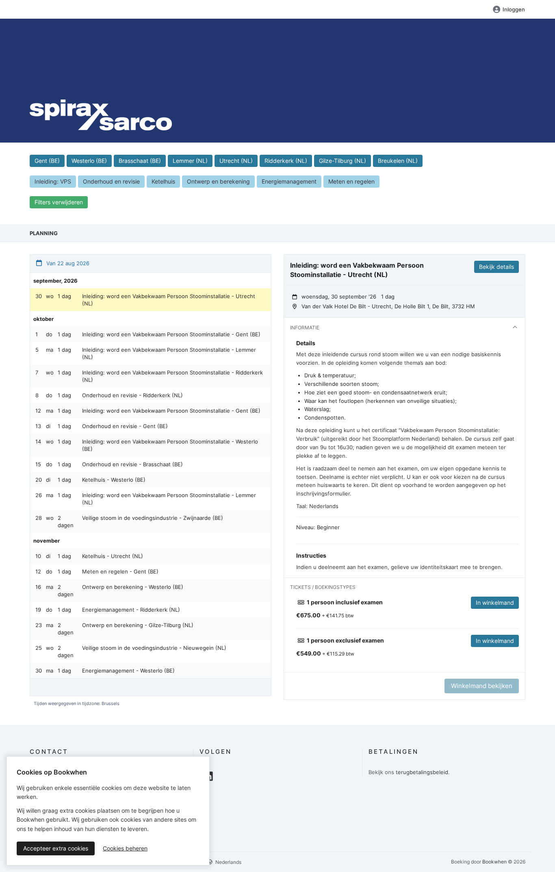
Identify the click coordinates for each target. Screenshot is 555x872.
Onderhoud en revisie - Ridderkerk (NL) (132, 395)
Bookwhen (494, 862)
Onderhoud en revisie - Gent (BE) (125, 426)
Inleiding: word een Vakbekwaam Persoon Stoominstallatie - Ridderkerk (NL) (172, 376)
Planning (44, 233)
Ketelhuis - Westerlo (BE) (113, 479)
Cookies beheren (125, 848)
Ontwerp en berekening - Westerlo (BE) (132, 587)
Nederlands (227, 862)
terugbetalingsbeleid (422, 772)
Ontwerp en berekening (218, 181)
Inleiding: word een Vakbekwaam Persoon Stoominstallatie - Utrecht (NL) (168, 300)
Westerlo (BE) (89, 160)
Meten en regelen (351, 181)
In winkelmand (495, 602)
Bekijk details (496, 266)
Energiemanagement (289, 181)
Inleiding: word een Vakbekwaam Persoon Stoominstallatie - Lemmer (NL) (169, 353)
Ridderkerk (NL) (285, 160)
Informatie (304, 328)
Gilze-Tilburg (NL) (342, 160)
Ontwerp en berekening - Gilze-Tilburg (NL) (137, 625)
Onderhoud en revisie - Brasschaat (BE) (132, 464)
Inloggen (514, 9)
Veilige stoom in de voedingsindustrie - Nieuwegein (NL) (154, 648)
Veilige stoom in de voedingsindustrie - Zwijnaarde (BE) (152, 518)
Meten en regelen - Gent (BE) (120, 571)
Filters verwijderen (59, 202)
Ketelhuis (163, 181)
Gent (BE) (47, 160)
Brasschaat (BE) (140, 160)
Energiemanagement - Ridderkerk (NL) (131, 609)
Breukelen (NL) (398, 160)
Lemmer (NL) (190, 160)
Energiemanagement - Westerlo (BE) (128, 670)
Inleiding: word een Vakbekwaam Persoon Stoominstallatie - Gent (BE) (171, 334)
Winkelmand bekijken (481, 686)
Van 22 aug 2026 (67, 263)
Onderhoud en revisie (111, 181)
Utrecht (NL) (236, 160)
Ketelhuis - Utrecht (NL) (112, 556)
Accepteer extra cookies (55, 848)
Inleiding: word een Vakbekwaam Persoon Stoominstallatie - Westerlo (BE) (170, 445)
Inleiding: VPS (53, 181)
